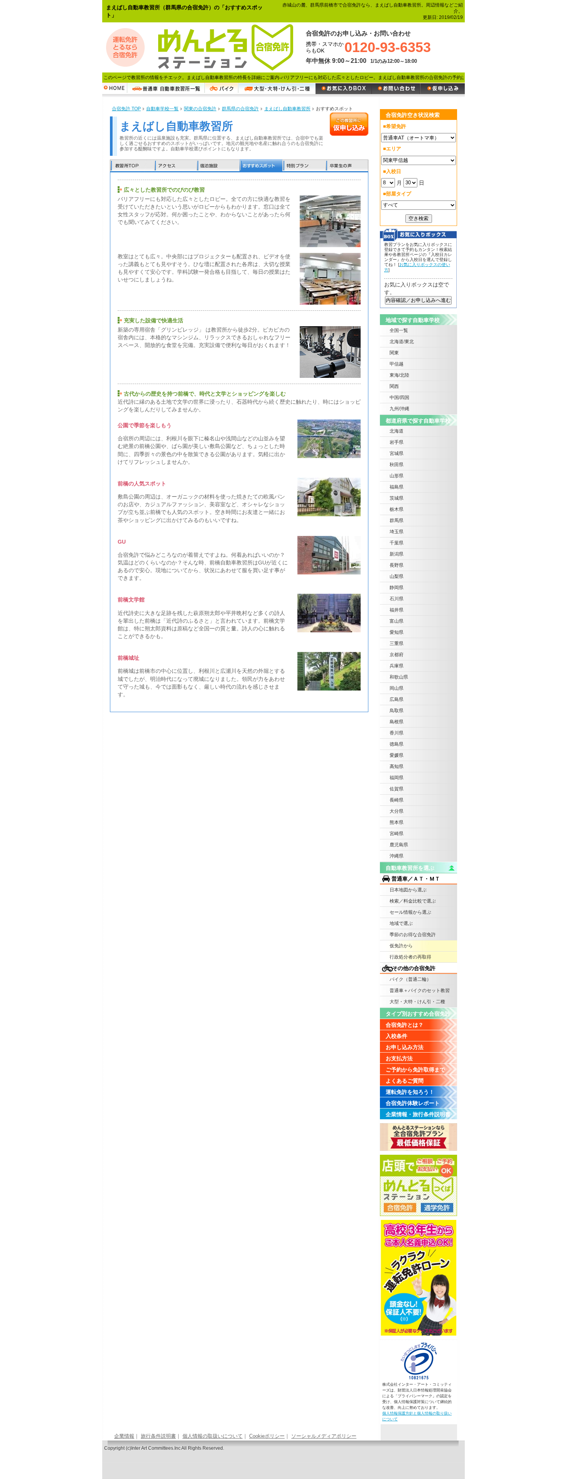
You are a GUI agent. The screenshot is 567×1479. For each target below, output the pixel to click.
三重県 (396, 643)
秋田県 (396, 464)
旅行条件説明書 (158, 1436)
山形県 (396, 475)
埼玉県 (396, 531)
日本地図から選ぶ (408, 890)
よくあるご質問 (405, 1081)
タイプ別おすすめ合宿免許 (418, 1014)
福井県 (396, 610)
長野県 (396, 565)
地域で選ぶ (401, 923)
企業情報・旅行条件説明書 (418, 1114)
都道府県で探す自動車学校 (418, 421)
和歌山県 (399, 677)
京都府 (396, 654)
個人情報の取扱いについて (212, 1436)
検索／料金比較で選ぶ (413, 901)
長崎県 (396, 800)
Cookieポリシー (267, 1436)
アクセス (175, 166)
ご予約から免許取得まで (415, 1069)
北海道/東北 (402, 341)
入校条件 (396, 1036)
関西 (394, 386)
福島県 (396, 487)
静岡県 (396, 587)
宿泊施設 (218, 166)
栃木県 (396, 509)
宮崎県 (396, 833)
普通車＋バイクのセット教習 (420, 990)
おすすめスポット (261, 166)
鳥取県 (396, 710)
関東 (394, 352)
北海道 (396, 431)
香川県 (396, 733)
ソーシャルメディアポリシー (323, 1436)
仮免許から (401, 945)
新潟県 (396, 554)
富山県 (396, 621)
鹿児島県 (399, 844)
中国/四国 (399, 397)
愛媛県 (396, 755)
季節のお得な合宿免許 (413, 934)
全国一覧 (399, 330)
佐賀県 (396, 789)
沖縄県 (396, 856)
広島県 (396, 699)
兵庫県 (396, 666)
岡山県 (396, 688)
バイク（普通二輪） (410, 979)
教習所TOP (132, 166)
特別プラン (303, 166)
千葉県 (396, 543)
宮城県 (396, 453)
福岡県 (396, 777)
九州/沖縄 (399, 408)
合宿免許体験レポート (413, 1103)
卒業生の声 (346, 166)
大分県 (396, 811)
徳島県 (396, 744)
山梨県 (396, 576)
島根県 (396, 721)
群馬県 (396, 520)
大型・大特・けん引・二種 (417, 1001)
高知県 (396, 766)
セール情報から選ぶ (410, 912)
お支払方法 (399, 1058)
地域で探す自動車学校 (413, 320)
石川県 (396, 598)
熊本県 (396, 822)
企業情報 (124, 1436)
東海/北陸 (399, 375)
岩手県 (396, 442)
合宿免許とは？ (405, 1025)
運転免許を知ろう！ (410, 1092)
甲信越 (396, 364)
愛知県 (396, 632)
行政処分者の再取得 (410, 957)
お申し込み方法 (405, 1047)
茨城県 (396, 498)
